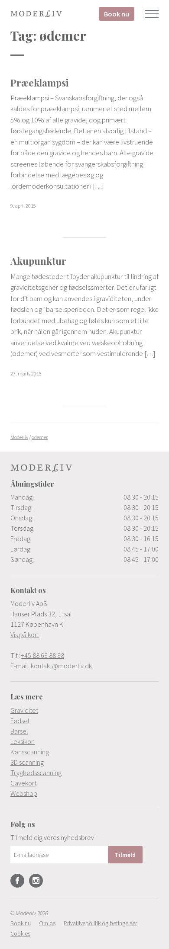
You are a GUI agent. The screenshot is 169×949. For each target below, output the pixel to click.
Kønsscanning (29, 751)
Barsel (19, 731)
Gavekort (23, 783)
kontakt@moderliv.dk (61, 665)
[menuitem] (84, 710)
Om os (47, 923)
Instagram (36, 881)
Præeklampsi (39, 82)
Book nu (116, 14)
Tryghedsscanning (36, 772)
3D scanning (27, 762)
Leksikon (22, 741)
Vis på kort (24, 634)
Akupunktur (38, 260)
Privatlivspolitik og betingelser (100, 923)
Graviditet (24, 710)
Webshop (23, 793)
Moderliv (36, 13)
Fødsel (19, 720)
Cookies (20, 933)
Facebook (17, 881)
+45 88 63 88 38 (42, 655)
